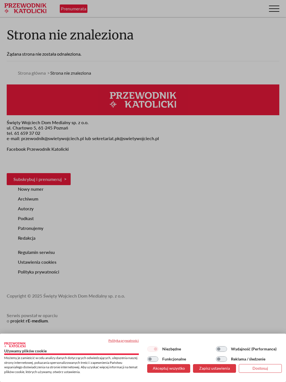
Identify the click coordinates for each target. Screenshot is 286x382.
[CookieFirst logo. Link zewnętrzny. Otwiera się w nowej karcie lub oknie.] (15, 344)
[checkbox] (152, 349)
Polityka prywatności (123, 340)
